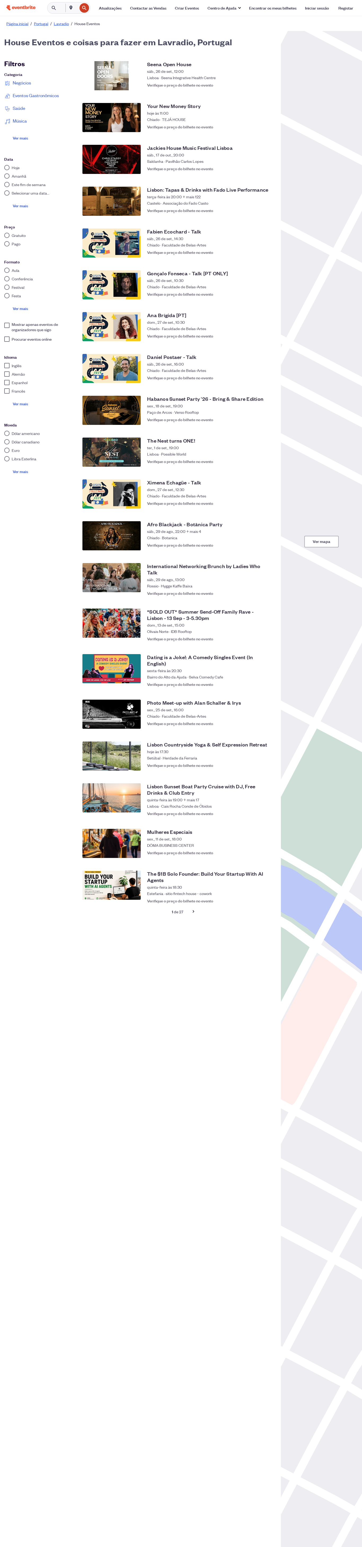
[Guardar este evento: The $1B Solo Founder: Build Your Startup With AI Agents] (267, 898)
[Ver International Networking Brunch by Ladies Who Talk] (111, 577)
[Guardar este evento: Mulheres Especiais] (267, 852)
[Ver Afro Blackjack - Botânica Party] (111, 535)
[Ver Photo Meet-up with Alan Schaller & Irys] (111, 714)
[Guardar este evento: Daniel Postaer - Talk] (267, 377)
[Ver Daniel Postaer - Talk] (111, 368)
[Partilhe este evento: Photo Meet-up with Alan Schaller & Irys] (256, 723)
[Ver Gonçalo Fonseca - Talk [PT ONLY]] (111, 284)
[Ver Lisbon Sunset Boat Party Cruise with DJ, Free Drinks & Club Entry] (111, 797)
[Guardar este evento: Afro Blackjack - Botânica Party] (267, 545)
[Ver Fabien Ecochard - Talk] (111, 243)
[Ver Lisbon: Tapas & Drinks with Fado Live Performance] (111, 201)
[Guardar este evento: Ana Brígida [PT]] (267, 336)
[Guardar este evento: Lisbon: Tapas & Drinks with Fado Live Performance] (267, 210)
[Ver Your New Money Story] (111, 117)
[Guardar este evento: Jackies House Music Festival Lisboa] (267, 168)
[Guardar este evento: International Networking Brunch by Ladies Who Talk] (267, 590)
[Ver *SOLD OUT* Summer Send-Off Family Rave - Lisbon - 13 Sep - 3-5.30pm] (111, 623)
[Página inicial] (21, 8)
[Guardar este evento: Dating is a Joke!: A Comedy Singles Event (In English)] (267, 681)
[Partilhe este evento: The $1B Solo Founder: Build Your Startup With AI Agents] (256, 898)
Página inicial (17, 23)
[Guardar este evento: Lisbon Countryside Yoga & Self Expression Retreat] (267, 765)
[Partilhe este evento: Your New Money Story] (256, 127)
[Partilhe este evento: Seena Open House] (256, 85)
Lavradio (61, 23)
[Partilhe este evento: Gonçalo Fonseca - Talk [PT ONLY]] (256, 294)
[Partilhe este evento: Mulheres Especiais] (256, 852)
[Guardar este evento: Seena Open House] (267, 85)
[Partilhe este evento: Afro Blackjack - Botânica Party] (256, 545)
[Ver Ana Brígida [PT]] (111, 326)
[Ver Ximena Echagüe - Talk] (111, 494)
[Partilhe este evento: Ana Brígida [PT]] (256, 336)
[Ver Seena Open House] (111, 75)
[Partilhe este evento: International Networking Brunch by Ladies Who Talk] (256, 590)
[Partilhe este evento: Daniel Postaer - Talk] (256, 377)
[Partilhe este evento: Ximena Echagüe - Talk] (256, 503)
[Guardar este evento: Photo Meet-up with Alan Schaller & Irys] (267, 723)
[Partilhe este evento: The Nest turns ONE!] (256, 461)
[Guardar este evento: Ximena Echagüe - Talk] (267, 503)
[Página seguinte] (193, 911)
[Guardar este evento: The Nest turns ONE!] (267, 461)
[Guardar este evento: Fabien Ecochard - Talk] (267, 252)
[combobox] (77, 8)
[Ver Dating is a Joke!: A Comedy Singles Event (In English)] (111, 668)
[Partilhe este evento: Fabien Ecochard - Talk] (256, 252)
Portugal (41, 23)
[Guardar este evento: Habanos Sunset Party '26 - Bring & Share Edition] (267, 419)
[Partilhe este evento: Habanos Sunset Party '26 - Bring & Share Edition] (256, 419)
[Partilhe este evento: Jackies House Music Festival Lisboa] (256, 168)
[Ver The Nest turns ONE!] (111, 452)
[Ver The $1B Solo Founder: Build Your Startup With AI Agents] (111, 885)
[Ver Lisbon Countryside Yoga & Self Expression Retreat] (111, 756)
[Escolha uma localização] (71, 8)
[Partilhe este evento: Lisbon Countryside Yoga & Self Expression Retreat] (256, 765)
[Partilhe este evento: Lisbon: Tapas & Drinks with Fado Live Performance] (256, 210)
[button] (224, 8)
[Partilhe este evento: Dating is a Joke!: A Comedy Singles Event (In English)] (256, 681)
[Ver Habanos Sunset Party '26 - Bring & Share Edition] (111, 410)
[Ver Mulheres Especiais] (111, 843)
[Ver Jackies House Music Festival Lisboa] (111, 159)
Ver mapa (321, 541)
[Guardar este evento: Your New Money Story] (267, 127)
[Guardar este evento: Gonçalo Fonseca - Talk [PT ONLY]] (267, 294)
